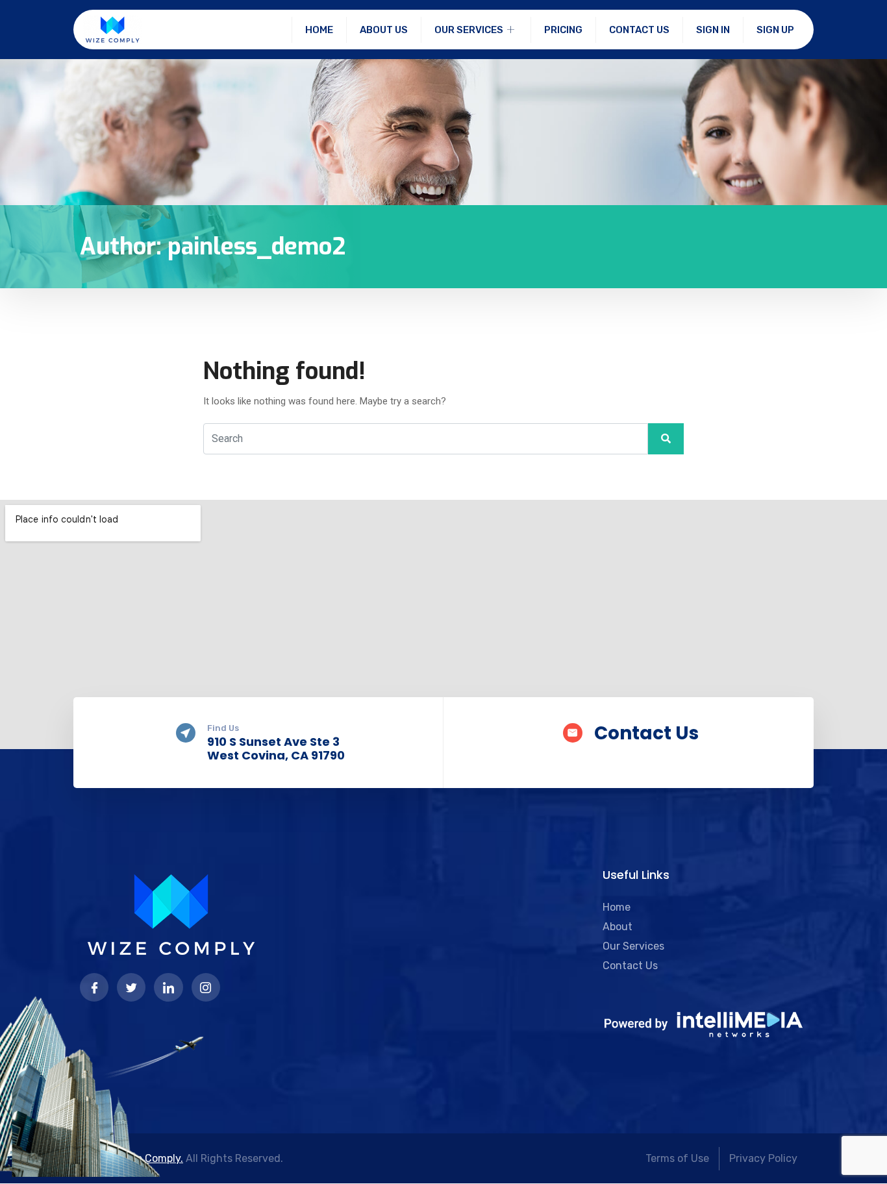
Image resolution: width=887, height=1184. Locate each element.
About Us (384, 30)
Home (319, 30)
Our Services (468, 30)
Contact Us (639, 30)
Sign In (713, 30)
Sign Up (775, 30)
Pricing (563, 30)
